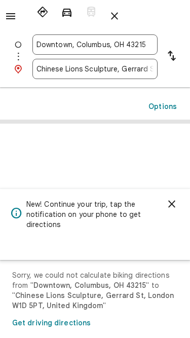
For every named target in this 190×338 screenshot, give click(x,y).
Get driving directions (51, 322)
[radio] (42, 12)
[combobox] (95, 44)
